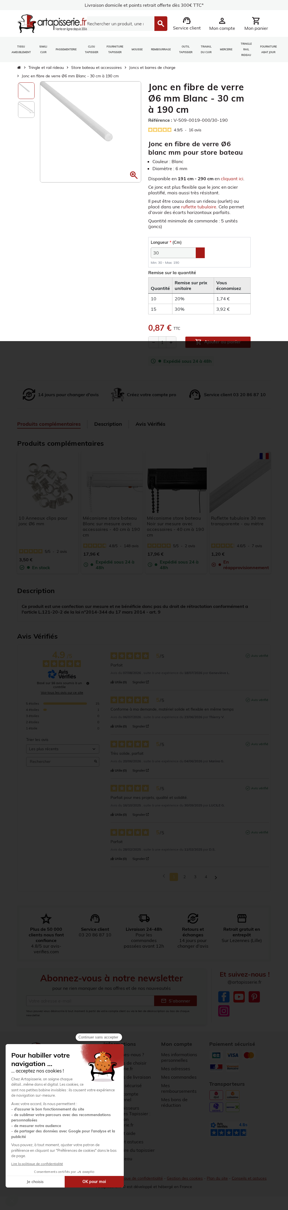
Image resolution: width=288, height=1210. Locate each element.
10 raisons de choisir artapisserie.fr (125, 1065)
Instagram (224, 1011)
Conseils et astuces (249, 1178)
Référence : (160, 120)
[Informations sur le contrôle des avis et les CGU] (88, 683)
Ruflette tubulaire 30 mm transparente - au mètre (238, 520)
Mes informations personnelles (179, 1057)
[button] (134, 175)
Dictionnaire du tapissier (129, 1150)
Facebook (224, 996)
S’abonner (175, 1000)
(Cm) (166, 242)
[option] (26, 90)
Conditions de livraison (127, 1077)
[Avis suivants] (215, 877)
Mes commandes (179, 1077)
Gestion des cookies (185, 1178)
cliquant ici (232, 178)
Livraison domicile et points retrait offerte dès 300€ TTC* (144, 5)
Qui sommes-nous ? (124, 1054)
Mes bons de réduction (174, 1102)
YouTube (239, 996)
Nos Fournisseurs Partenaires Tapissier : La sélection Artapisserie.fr (127, 1116)
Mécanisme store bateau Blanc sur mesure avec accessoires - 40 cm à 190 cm (111, 526)
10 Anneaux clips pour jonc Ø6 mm (43, 520)
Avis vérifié (259, 656)
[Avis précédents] (163, 876)
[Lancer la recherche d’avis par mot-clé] (95, 762)
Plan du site (217, 1178)
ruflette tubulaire (198, 206)
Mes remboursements (179, 1088)
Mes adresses (175, 1068)
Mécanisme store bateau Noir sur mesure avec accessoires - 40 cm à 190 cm (175, 526)
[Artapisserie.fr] (52, 23)
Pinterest (254, 996)
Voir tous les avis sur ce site (62, 693)
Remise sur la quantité (172, 272)
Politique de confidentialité (139, 1178)
